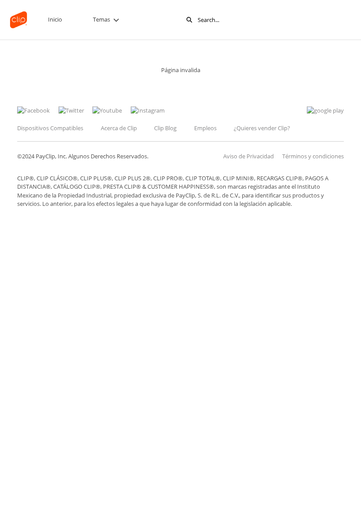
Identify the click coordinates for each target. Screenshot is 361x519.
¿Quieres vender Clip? (262, 128)
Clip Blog (165, 128)
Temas (101, 19)
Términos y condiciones (313, 156)
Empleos (205, 128)
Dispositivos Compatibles (50, 128)
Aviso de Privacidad (248, 156)
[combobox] (255, 19)
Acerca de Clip (119, 128)
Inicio (55, 19)
